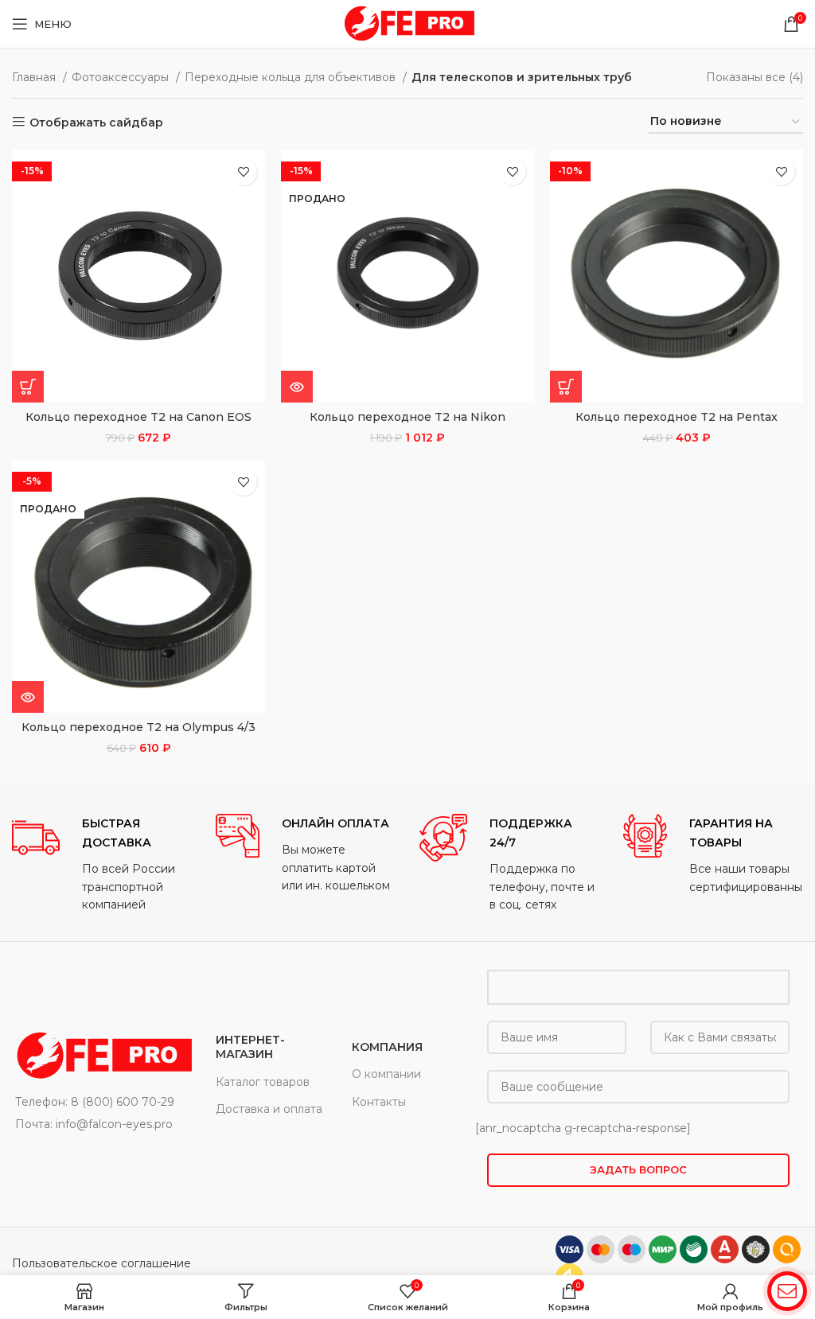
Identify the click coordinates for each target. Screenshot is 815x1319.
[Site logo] (407, 23)
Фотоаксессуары (122, 77)
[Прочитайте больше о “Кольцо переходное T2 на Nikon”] (297, 387)
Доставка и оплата (269, 1109)
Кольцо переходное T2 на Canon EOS (138, 417)
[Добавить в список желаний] (243, 171)
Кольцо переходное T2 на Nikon (407, 417)
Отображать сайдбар (96, 122)
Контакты (379, 1102)
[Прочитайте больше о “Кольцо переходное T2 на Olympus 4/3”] (28, 697)
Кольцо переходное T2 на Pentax (676, 417)
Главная (35, 77)
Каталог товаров (263, 1082)
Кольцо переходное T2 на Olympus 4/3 (138, 727)
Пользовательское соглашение (101, 1263)
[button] (28, 387)
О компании (386, 1074)
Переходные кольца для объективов (292, 77)
